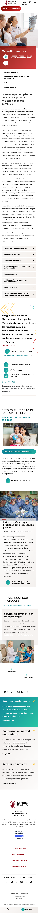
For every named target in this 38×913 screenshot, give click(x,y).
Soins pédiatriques (13, 8)
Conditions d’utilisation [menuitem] (19, 896)
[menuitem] (19, 848)
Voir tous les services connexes (17, 605)
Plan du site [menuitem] (19, 898)
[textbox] (18, 452)
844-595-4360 (8, 382)
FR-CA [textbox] (29, 4)
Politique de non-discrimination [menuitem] (19, 893)
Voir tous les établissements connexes (17, 418)
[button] (29, 3)
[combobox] (19, 451)
